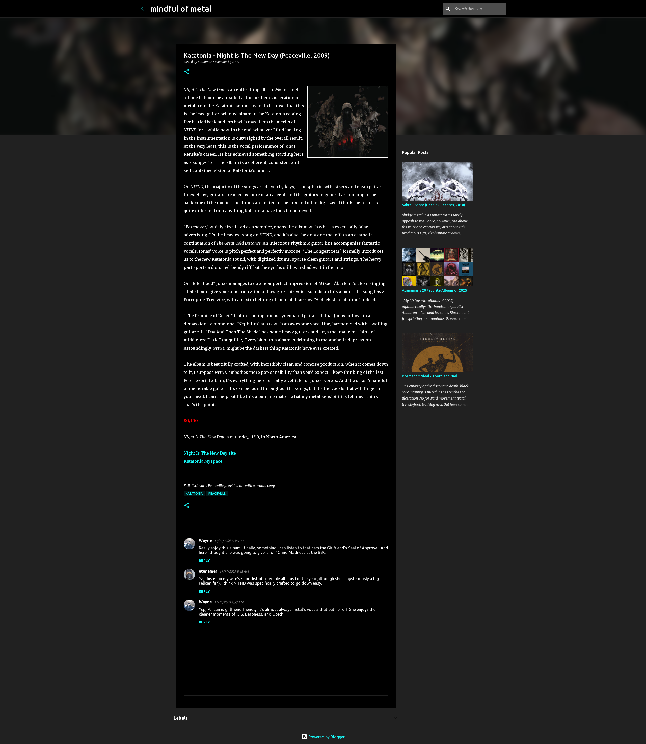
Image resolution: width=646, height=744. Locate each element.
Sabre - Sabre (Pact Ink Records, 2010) (433, 205)
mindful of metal (180, 8)
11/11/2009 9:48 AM (234, 571)
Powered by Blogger (326, 737)
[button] (187, 72)
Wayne (205, 540)
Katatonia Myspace (203, 461)
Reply (204, 561)
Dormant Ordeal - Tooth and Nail (429, 376)
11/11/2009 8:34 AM (228, 540)
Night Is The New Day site (210, 453)
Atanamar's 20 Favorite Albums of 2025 (434, 290)
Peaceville (217, 493)
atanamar (208, 571)
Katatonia (194, 493)
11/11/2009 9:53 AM (228, 602)
